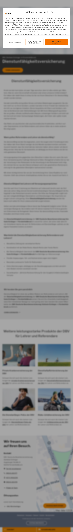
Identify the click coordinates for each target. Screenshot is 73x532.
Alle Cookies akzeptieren (56, 42)
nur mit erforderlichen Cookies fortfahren (34, 42)
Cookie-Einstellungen (15, 42)
